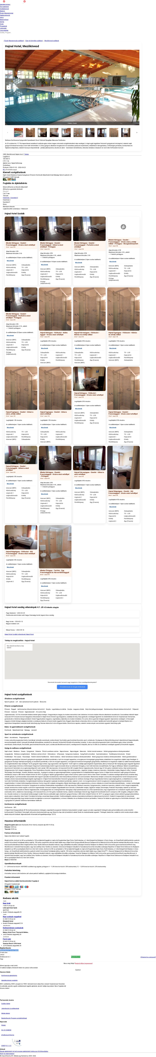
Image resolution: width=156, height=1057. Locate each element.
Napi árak (6, 903)
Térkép (26, 154)
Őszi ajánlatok (4, 7)
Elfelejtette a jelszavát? (148, 957)
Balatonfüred (4, 20)
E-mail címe (3, 952)
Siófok (2, 22)
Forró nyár (7, 939)
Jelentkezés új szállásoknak (10, 1008)
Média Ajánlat (5, 1013)
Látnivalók (3, 28)
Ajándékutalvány (5, 4)
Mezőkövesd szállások (52, 41)
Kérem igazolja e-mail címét (9, 965)
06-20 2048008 (6, 1030)
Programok (3, 26)
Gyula (1, 24)
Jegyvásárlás (4, 30)
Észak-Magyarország (6, 13)
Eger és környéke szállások (34, 41)
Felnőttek (10, 198)
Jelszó (2, 955)
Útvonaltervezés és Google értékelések (72, 687)
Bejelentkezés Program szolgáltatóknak (14, 1018)
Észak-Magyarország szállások (14, 41)
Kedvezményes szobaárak (13, 928)
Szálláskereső (4, 9)
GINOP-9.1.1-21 (6, 1046)
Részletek (10, 261)
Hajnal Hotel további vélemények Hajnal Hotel (19, 634)
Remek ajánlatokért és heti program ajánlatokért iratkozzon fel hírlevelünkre (24, 1051)
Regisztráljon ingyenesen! (84, 963)
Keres (5, 204)
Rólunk (3, 1025)
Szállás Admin (5, 1004)
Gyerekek (6, 202)
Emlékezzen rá (5, 957)
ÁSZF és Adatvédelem (7, 1054)
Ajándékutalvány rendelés (9, 980)
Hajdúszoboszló (5, 15)
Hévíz (2, 17)
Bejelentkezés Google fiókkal (9, 950)
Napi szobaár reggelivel (12, 917)
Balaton (2, 11)
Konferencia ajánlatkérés (9, 975)
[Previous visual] (8, 87)
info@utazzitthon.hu (7, 1035)
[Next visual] (136, 87)
